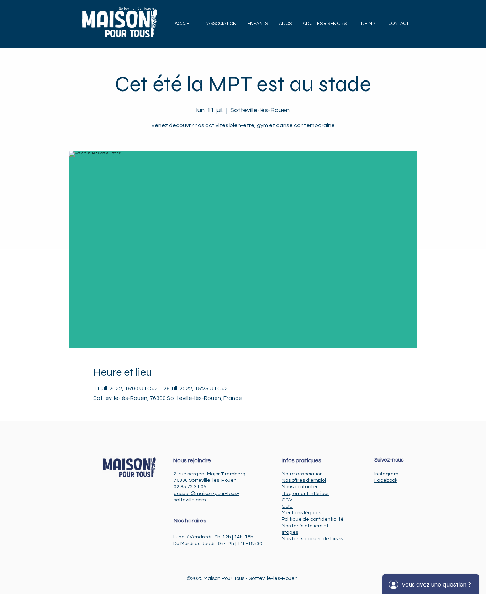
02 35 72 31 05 (190, 486)
